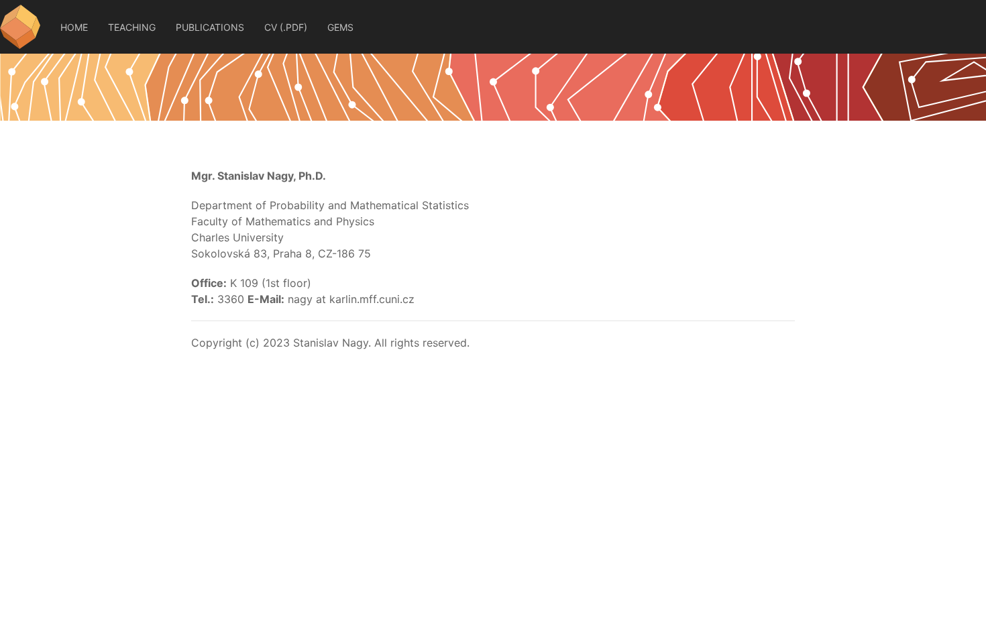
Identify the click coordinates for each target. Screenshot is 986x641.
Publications (210, 27)
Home (74, 27)
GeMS (340, 27)
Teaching (132, 27)
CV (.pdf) (285, 27)
